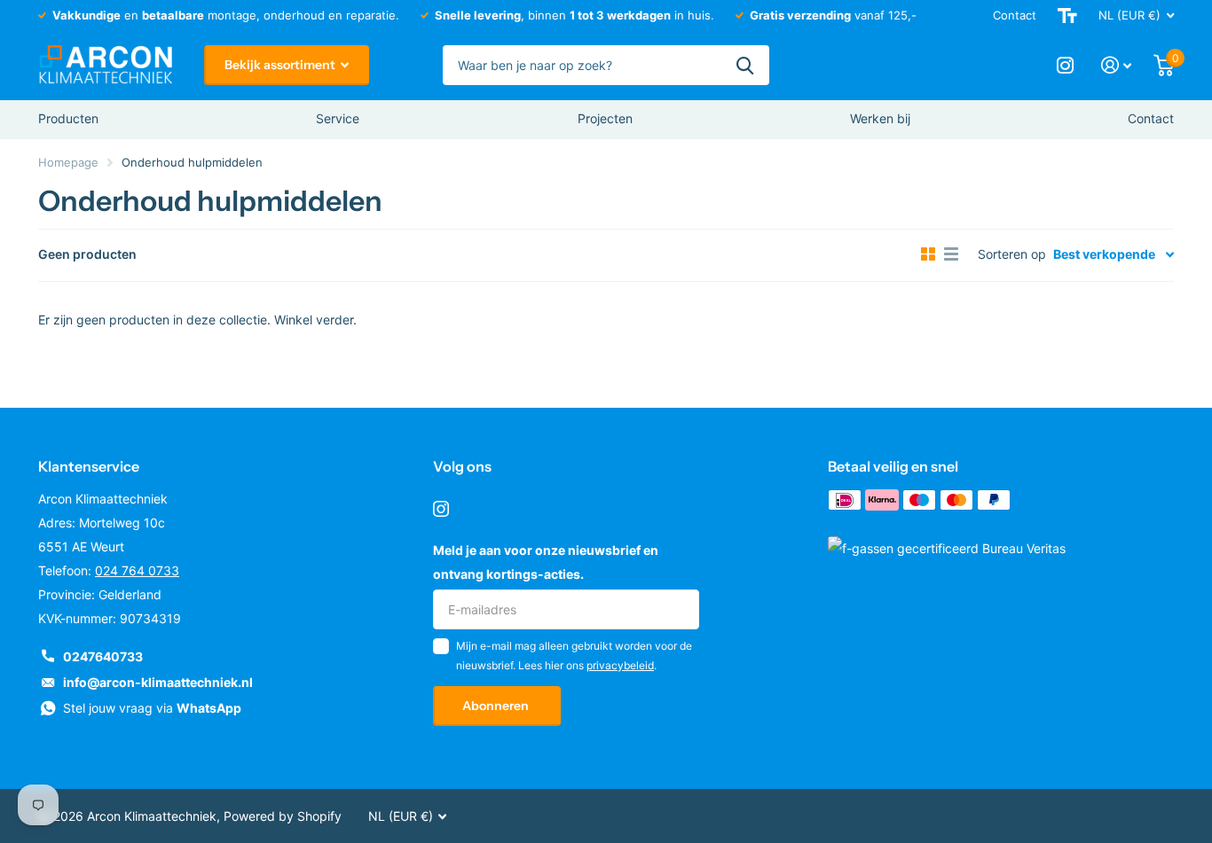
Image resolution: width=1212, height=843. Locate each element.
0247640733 (103, 656)
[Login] (1116, 65)
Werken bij (880, 118)
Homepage (68, 162)
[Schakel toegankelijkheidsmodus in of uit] (1067, 15)
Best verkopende (1104, 253)
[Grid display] (928, 254)
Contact (1014, 15)
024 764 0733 (137, 570)
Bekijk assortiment (281, 65)
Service (337, 118)
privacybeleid (620, 665)
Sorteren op (1012, 253)
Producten (68, 118)
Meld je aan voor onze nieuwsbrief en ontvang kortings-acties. (545, 562)
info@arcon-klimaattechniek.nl (158, 682)
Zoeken (744, 65)
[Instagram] (441, 509)
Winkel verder (313, 319)
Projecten (605, 118)
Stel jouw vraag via (152, 707)
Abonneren (496, 706)
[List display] (951, 254)
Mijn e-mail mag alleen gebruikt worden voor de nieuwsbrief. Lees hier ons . (574, 655)
